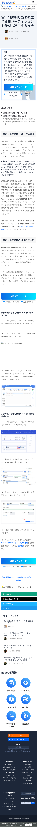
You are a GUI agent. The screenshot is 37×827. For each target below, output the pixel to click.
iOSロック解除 (27, 783)
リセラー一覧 (9, 801)
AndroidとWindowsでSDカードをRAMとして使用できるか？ (17, 634)
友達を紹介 (9, 809)
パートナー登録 (9, 798)
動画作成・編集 (27, 778)
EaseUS (8, 2)
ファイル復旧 (28, 767)
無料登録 (18, 747)
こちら (30, 751)
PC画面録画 (27, 780)
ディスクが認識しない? (9, 770)
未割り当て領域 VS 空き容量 (15, 113)
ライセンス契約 (20, 820)
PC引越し (27, 775)
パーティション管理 (19, 6)
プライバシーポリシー (12, 820)
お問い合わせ (26, 820)
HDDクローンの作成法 (9, 778)
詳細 (21, 825)
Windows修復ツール (9, 767)
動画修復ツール (9, 775)
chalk (16, 38)
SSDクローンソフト (9, 780)
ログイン (25, 750)
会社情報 (9, 795)
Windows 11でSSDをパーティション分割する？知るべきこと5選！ (18, 659)
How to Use (7, 6)
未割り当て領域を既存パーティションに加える (20, 119)
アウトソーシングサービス (9, 806)
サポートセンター (9, 804)
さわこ (17, 31)
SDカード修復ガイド (9, 764)
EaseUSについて (9, 793)
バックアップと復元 (28, 772)
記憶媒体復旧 (28, 764)
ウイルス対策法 (9, 772)
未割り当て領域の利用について (14, 116)
